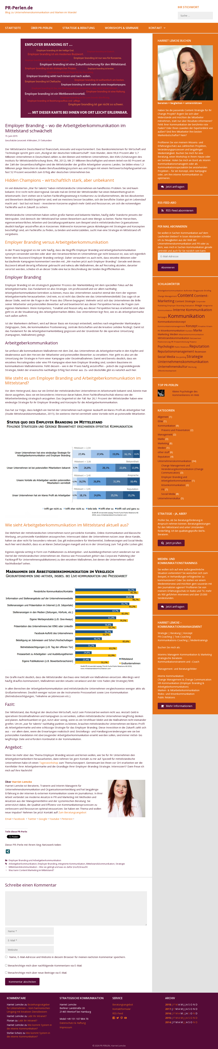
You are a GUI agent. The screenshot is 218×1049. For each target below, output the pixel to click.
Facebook (19, 818)
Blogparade (198, 290)
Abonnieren (168, 267)
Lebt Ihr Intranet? (37, 1016)
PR (172, 342)
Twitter (32, 818)
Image (198, 305)
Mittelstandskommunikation (100, 863)
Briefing (207, 290)
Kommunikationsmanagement (171, 326)
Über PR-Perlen (41, 28)
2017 (168, 1009)
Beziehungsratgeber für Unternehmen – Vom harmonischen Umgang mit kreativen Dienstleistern (28, 1008)
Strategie (120, 863)
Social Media (166, 357)
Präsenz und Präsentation (175, 430)
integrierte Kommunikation (71, 863)
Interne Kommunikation (192, 309)
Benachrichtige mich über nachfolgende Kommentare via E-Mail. (45, 965)
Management (165, 434)
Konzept (192, 326)
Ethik (160, 421)
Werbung (192, 367)
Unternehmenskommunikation (183, 361)
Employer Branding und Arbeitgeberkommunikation (35, 860)
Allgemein (163, 416)
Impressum (66, 1027)
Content (185, 295)
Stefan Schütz (14, 1033)
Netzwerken (195, 338)
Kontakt (155, 28)
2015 (168, 1017)
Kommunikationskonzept (172, 321)
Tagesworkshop (48, 762)
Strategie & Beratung (79, 28)
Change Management (167, 296)
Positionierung (164, 342)
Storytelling (181, 357)
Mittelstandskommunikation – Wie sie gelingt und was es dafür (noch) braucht (48, 866)
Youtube (54, 818)
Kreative (202, 326)
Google (43, 818)
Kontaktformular (121, 1009)
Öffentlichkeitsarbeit (167, 371)
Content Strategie (185, 301)
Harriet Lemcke (22, 781)
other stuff (163, 452)
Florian (10, 1020)
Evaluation (189, 305)
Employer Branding (47, 863)
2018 (168, 1004)
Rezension (200, 351)
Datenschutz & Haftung (73, 1022)
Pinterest (67, 818)
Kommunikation (186, 316)
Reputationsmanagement (176, 351)
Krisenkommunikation (173, 330)
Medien (174, 334)
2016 (168, 1013)
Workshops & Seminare (121, 28)
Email (8, 818)
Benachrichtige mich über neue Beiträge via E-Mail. (37, 972)
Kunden (189, 331)
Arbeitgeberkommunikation (23, 863)
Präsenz (193, 342)
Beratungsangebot (122, 1004)
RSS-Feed (117, 1013)
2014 (168, 1022)
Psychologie (166, 346)
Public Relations (182, 347)
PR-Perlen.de (19, 8)
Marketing (163, 334)
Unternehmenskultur (173, 366)
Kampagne (162, 317)
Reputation (199, 346)
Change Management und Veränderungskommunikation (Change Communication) (182, 469)
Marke (197, 330)
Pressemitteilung (181, 342)
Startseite (13, 28)
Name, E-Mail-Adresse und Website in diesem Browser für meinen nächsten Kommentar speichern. (67, 957)
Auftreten (188, 290)
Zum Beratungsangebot (72, 812)
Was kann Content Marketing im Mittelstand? (31, 870)
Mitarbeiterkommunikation (191, 334)
